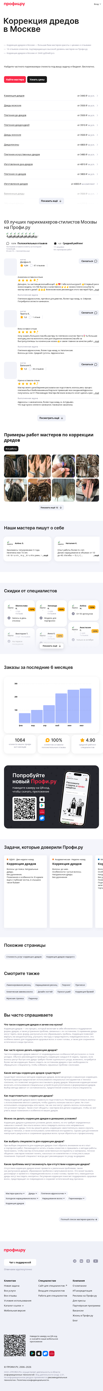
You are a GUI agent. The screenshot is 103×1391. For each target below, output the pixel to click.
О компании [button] (80, 1285)
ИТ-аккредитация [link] (82, 1290)
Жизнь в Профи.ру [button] (83, 1315)
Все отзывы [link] (10, 1295)
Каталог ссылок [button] (12, 1305)
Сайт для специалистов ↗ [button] (52, 1285)
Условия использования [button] (17, 1300)
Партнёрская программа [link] (86, 1305)
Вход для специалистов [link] (51, 1290)
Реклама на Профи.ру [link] (85, 1295)
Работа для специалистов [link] (52, 1295)
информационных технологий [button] (19, 1374)
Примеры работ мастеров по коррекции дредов (48, 437)
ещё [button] (46, 555)
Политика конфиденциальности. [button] (33, 1380)
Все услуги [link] (10, 1290)
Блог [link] (75, 1320)
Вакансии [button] (78, 1310)
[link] (15, 79)
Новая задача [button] (11, 1285)
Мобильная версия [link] (14, 1310)
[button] (89, 261)
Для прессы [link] (79, 1300)
